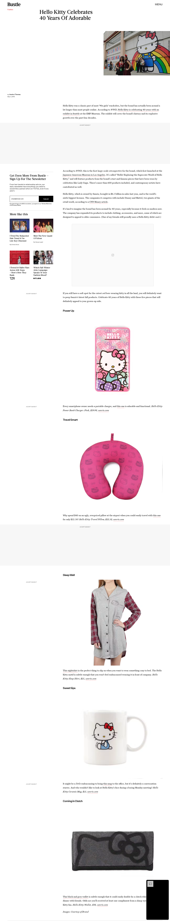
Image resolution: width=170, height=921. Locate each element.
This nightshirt (70, 670)
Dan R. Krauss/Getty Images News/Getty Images (169, 53)
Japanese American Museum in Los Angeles (84, 174)
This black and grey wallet (75, 896)
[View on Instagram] (113, 255)
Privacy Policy (16, 205)
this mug (107, 783)
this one (121, 406)
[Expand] (149, 882)
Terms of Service (46, 203)
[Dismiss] (166, 882)
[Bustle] (14, 4)
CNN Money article (98, 201)
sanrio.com (103, 410)
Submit (46, 199)
